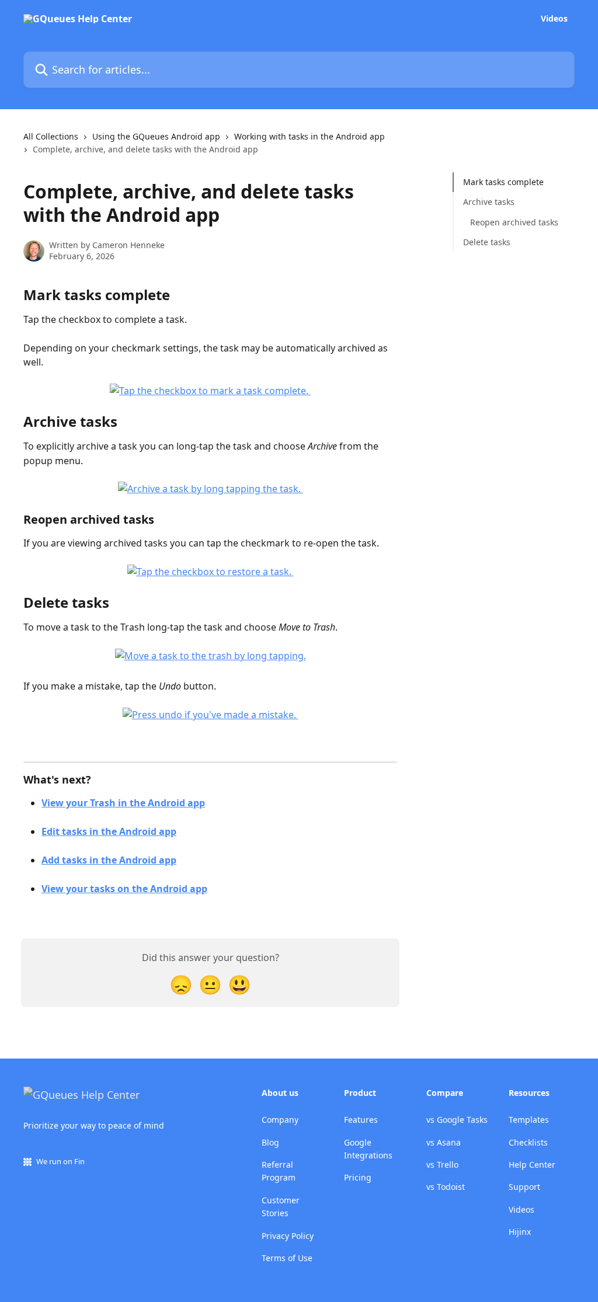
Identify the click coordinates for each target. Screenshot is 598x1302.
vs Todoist (445, 1186)
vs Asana (443, 1142)
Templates (529, 1119)
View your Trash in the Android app (123, 802)
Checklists (528, 1142)
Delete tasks (486, 242)
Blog (270, 1142)
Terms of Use (287, 1257)
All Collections (50, 136)
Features (361, 1119)
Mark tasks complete (503, 181)
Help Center (532, 1164)
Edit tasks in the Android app (108, 831)
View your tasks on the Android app (124, 888)
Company (280, 1119)
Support (524, 1186)
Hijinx (520, 1231)
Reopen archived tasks (514, 222)
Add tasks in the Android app (108, 860)
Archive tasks (488, 201)
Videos (554, 19)
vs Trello (442, 1164)
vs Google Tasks (457, 1119)
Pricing (357, 1177)
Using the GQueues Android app (156, 136)
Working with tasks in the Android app (309, 136)
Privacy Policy (288, 1235)
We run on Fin (60, 1161)
